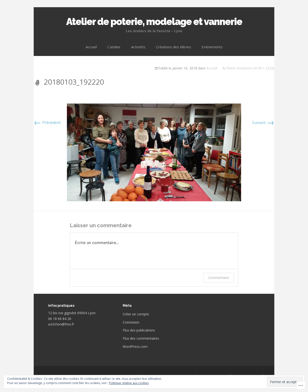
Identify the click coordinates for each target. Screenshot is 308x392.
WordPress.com (135, 346)
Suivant (263, 122)
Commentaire (218, 278)
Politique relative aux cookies (129, 383)
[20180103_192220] (154, 152)
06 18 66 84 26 (59, 318)
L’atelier (114, 46)
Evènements (212, 46)
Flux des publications (139, 330)
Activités (138, 46)
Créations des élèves (173, 46)
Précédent (47, 122)
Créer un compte (136, 314)
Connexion (131, 322)
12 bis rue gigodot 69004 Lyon (72, 313)
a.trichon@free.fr (61, 324)
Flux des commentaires (141, 338)
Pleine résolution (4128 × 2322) (250, 68)
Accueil (91, 46)
